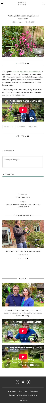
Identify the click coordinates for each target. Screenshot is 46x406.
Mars (20, 22)
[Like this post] (18, 63)
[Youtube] (23, 382)
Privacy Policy (23, 391)
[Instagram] (17, 382)
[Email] (28, 382)
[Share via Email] (28, 63)
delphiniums (8, 127)
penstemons (33, 127)
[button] (4, 239)
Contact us (34, 391)
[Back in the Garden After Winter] (23, 234)
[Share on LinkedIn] (25, 63)
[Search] (43, 3)
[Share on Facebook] (20, 63)
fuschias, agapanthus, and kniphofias (26, 71)
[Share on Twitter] (23, 63)
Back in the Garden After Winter (23, 251)
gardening (21, 127)
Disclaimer (12, 391)
